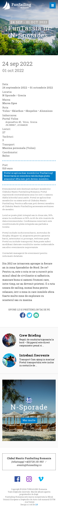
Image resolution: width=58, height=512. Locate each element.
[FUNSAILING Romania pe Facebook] (17, 479)
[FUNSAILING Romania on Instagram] (29, 479)
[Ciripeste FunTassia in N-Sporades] (29, 315)
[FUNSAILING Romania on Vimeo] (41, 479)
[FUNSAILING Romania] (23, 5)
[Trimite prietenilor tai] (36, 315)
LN (36, 504)
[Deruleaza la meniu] (52, 506)
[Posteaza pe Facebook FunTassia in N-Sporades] (22, 315)
